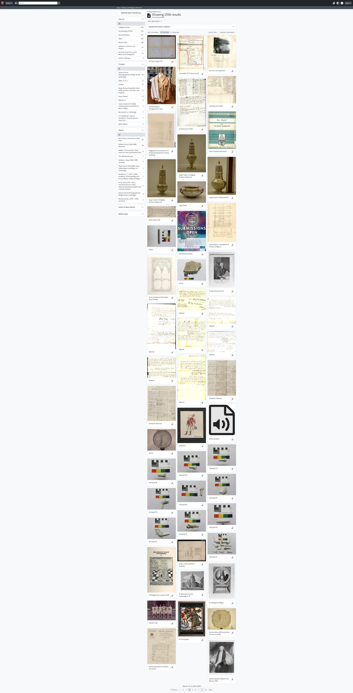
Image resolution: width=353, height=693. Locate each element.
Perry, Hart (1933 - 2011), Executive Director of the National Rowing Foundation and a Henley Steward (130, 185)
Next (210, 690)
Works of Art (130, 42)
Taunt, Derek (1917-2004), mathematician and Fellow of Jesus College (130, 106)
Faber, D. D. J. (130, 81)
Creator (121, 64)
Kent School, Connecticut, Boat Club (130, 139)
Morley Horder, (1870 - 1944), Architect (130, 200)
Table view (175, 32)
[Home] (3, 3)
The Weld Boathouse (130, 156)
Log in (348, 3)
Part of (121, 19)
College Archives (130, 27)
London (130, 84)
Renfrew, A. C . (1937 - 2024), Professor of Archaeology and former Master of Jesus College (130, 176)
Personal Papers (130, 35)
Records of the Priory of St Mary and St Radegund (130, 53)
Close (159, 12)
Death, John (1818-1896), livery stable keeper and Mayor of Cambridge (130, 168)
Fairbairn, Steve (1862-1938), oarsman (130, 161)
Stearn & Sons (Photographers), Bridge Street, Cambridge (130, 74)
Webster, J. (130, 100)
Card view (165, 32)
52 (206, 690)
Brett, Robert (130, 124)
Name (121, 130)
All (119, 24)
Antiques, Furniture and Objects (130, 47)
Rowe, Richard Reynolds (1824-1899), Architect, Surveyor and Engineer (130, 90)
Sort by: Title (213, 32)
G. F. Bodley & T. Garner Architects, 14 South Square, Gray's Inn (130, 118)
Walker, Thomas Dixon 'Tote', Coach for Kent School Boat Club (130, 151)
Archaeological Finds (130, 31)
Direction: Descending (227, 32)
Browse (8, 3)
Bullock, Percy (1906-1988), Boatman (130, 145)
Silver (130, 39)
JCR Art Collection (130, 58)
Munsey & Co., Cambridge (130, 112)
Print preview (154, 32)
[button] (334, 3)
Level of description (126, 207)
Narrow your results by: (131, 13)
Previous (174, 690)
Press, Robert (130, 96)
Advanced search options (159, 26)
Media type (123, 214)
